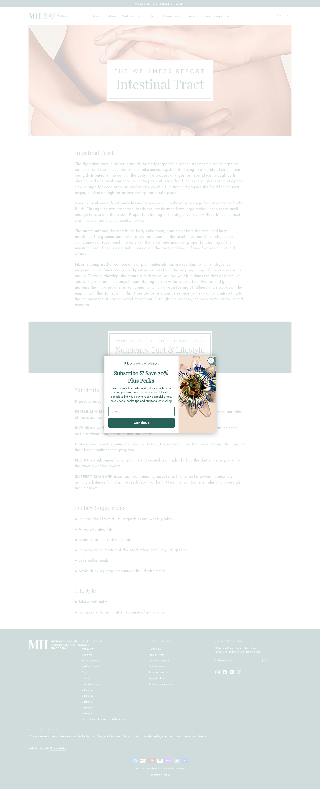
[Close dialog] (211, 360)
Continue (142, 422)
